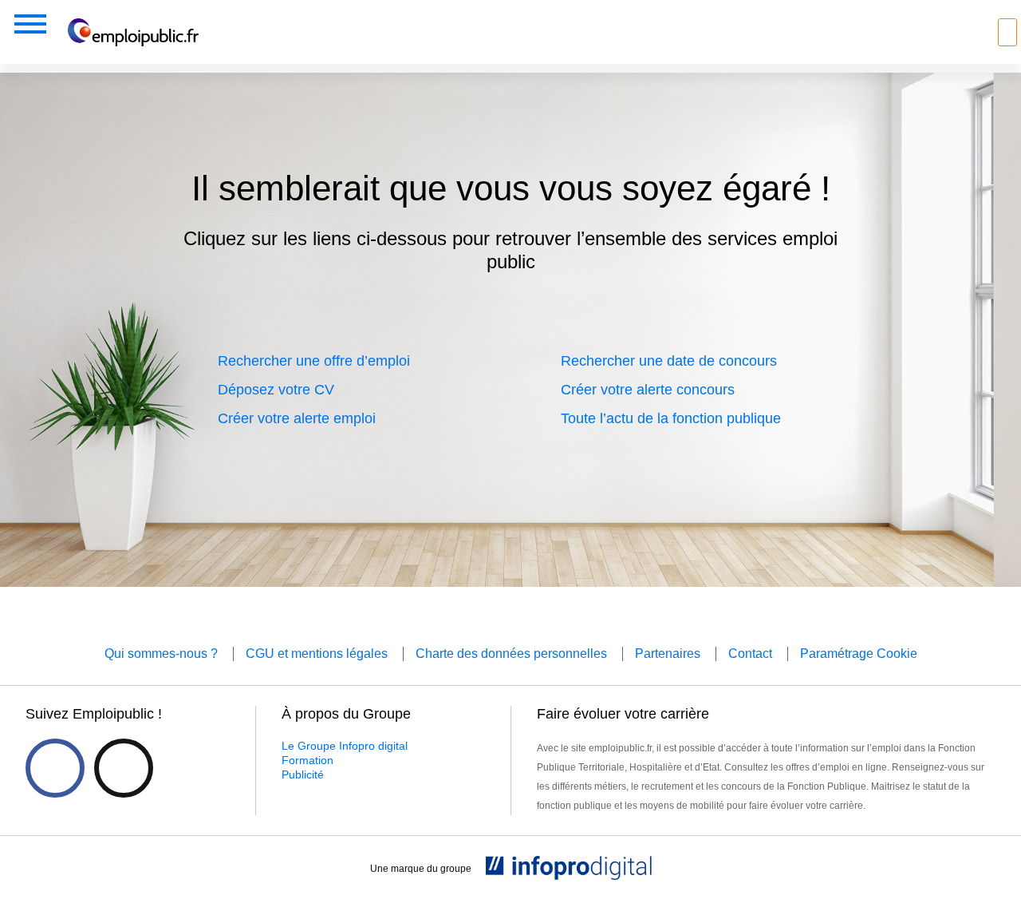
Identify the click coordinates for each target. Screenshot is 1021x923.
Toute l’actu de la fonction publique (671, 418)
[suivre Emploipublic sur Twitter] (123, 768)
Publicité (303, 774)
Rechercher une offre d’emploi (314, 361)
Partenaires (667, 653)
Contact (750, 653)
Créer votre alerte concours (648, 390)
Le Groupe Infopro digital (345, 745)
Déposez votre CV (276, 390)
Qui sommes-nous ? (161, 653)
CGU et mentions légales (317, 653)
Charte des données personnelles (511, 653)
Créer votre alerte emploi (297, 418)
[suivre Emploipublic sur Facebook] (55, 768)
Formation (307, 760)
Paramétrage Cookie (858, 653)
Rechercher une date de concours (669, 361)
